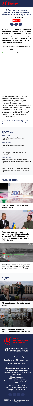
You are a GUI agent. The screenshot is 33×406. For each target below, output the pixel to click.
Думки (10, 363)
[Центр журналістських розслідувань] (10, 3)
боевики (20, 120)
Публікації (17, 357)
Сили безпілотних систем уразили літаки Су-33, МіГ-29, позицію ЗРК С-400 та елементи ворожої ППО (16, 267)
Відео (6, 278)
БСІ (17, 360)
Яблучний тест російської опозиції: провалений (13, 138)
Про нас (17, 363)
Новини (16, 20)
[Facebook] (12, 24)
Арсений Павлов (11, 120)
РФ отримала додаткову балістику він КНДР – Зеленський (16, 153)
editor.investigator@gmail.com (16, 387)
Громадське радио (21, 46)
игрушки (10, 122)
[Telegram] (20, 24)
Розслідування (9, 360)
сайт (11, 49)
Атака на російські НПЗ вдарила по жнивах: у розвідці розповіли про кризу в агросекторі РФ (16, 170)
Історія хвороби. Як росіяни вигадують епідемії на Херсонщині (16, 330)
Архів (23, 363)
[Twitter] (16, 24)
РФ (3, 123)
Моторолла (25, 122)
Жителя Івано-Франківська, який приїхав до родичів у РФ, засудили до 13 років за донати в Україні (16, 161)
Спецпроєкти (24, 360)
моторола (17, 122)
